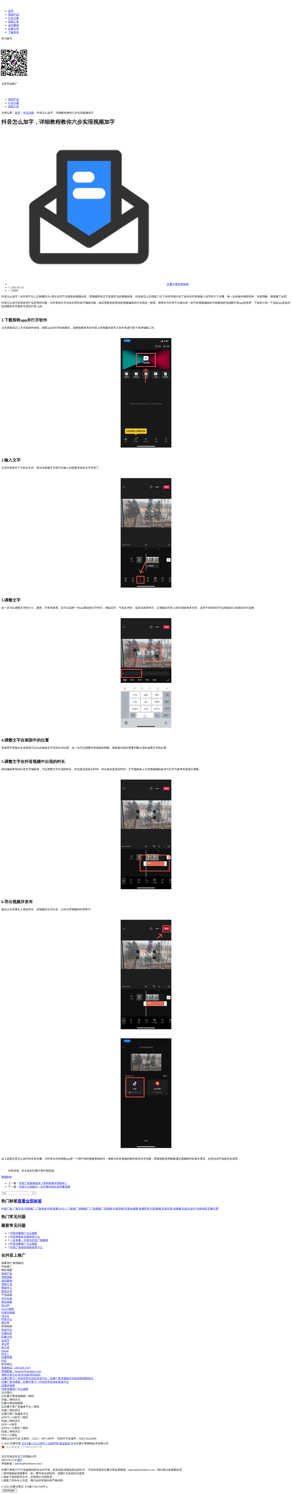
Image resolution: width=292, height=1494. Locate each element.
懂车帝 (5, 1322)
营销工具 (13, 21)
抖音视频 (156, 1208)
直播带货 (144, 1208)
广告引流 (18, 1208)
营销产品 (13, 14)
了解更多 (13, 32)
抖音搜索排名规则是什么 (25, 1236)
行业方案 (13, 18)
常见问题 (28, 112)
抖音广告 (7, 1208)
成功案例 (13, 25)
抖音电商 (202, 1208)
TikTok (5, 1316)
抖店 (4, 1360)
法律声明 (53, 1443)
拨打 (20, 1460)
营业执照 (65, 1443)
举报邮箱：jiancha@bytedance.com (21, 1371)
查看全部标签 (30, 1201)
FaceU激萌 (7, 1309)
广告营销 (107, 1208)
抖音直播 (53, 1208)
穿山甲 (5, 1305)
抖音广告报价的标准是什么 (26, 1247)
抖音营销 (119, 1208)
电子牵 (5, 1347)
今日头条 (6, 1298)
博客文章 (6, 1374)
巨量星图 (6, 1357)
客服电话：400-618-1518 (15, 1367)
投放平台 (6, 1329)
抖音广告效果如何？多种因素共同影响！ (43, 1183)
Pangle (5, 1350)
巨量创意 (6, 1333)
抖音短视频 (132, 1208)
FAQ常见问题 (21, 1374)
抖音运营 (167, 1208)
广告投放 (41, 1208)
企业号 (5, 1340)
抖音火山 (6, 1319)
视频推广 (84, 1208)
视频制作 (6, 1176)
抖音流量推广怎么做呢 (23, 1233)
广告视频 (96, 1208)
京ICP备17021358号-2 (34, 1443)
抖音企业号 (189, 1208)
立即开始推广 (9, 1490)
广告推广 (73, 1208)
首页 (11, 11)
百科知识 (35, 1374)
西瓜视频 (6, 1302)
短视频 (177, 1208)
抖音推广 (30, 1208)
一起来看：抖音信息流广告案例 (29, 1240)
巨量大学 (13, 28)
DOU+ (63, 1208)
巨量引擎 (213, 1208)
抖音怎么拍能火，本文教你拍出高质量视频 (44, 1186)
